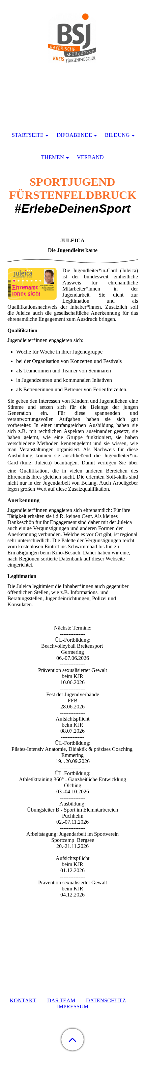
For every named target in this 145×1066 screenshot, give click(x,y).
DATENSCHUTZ (106, 1000)
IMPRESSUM (72, 1006)
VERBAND (90, 157)
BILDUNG (117, 135)
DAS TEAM (61, 1000)
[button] (72, 1039)
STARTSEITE (28, 135)
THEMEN (52, 157)
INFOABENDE (74, 135)
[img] (72, 42)
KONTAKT (23, 1000)
